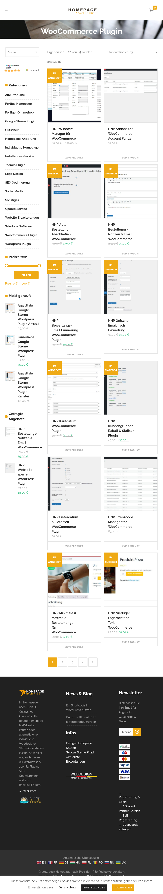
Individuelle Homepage (22, 147)
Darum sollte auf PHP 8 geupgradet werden (81, 719)
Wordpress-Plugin (18, 244)
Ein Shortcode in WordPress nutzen (78, 708)
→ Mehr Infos (27, 791)
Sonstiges (12, 200)
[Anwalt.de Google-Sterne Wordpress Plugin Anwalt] (10, 308)
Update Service (16, 209)
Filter (26, 275)
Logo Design (14, 174)
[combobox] (130, 52)
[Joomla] (12, 72)
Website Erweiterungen (22, 217)
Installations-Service (19, 156)
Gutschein (12, 130)
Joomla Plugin (15, 165)
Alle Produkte (15, 95)
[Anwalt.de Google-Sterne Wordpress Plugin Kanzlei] (10, 376)
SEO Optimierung (17, 182)
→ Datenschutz (65, 887)
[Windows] (32, 73)
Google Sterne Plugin (20, 121)
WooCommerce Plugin (21, 235)
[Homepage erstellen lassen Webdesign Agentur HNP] (31, 695)
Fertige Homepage (18, 104)
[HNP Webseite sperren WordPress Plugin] (10, 468)
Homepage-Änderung (20, 139)
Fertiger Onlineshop (19, 112)
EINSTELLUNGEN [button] (94, 887)
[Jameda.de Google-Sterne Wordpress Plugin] (10, 340)
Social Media (14, 191)
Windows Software (18, 226)
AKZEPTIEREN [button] (123, 887)
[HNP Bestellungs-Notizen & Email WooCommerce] (10, 431)
